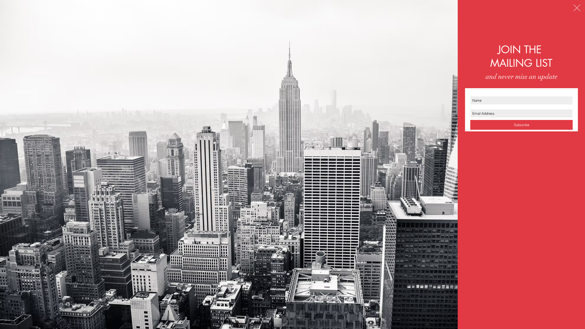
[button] (576, 8)
